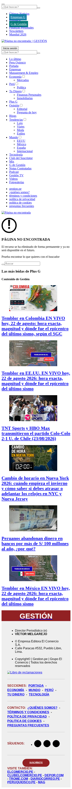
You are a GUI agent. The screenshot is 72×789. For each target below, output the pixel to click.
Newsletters (16, 31)
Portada (13, 66)
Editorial (22, 109)
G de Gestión (19, 24)
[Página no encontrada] (16, 212)
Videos (13, 178)
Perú (12, 84)
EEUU (21, 140)
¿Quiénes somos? (42, 707)
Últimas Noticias (19, 13)
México (21, 144)
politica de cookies (20, 202)
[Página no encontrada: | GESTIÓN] (24, 41)
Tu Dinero (15, 91)
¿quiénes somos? (19, 192)
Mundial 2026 (17, 34)
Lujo (20, 123)
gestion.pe (15, 188)
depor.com (54, 775)
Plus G (13, 101)
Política (21, 87)
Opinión (14, 105)
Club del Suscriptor (21, 158)
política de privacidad (22, 199)
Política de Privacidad (27, 716)
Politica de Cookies (24, 721)
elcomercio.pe (20, 771)
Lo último (15, 59)
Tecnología (16, 154)
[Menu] (3, 4)
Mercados (23, 80)
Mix (11, 161)
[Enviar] (38, 7)
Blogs (12, 115)
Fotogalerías (16, 182)
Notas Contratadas (20, 168)
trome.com (18, 778)
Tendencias (16, 119)
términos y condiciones (23, 195)
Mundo (13, 137)
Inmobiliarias (25, 98)
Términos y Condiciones (28, 712)
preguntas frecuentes (21, 206)
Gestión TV (16, 175)
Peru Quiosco (17, 62)
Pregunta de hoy (27, 112)
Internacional (25, 151)
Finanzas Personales (21, 27)
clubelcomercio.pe (24, 775)
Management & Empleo (23, 72)
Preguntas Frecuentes (28, 725)
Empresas (15, 20)
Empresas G (18, 17)
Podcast (14, 171)
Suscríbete (36, 762)
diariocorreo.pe (45, 778)
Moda (20, 130)
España (21, 147)
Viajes (20, 126)
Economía (15, 76)
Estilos (21, 133)
